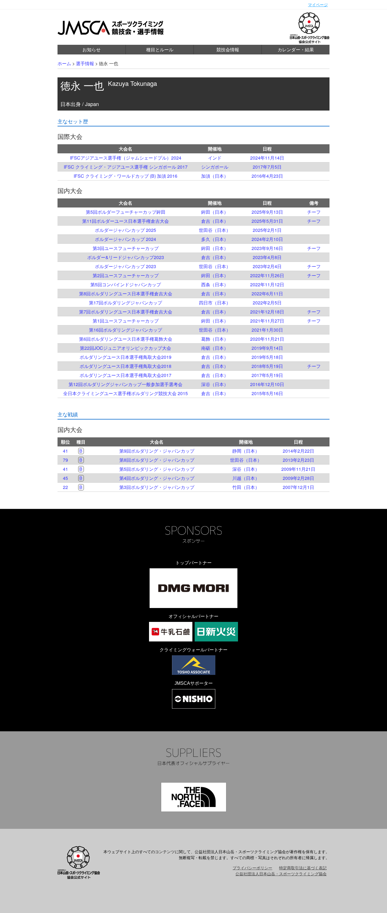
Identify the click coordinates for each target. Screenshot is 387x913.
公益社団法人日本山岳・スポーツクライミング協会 (281, 873)
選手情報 (85, 63)
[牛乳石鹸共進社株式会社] (170, 631)
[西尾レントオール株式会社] (193, 699)
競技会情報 (227, 49)
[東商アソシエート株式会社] (193, 665)
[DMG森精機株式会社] (193, 588)
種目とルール (159, 49)
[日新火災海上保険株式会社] (216, 631)
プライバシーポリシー (252, 867)
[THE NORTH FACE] (193, 797)
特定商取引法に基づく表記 (303, 867)
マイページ (318, 4)
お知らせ (91, 49)
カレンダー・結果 (296, 49)
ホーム (64, 63)
